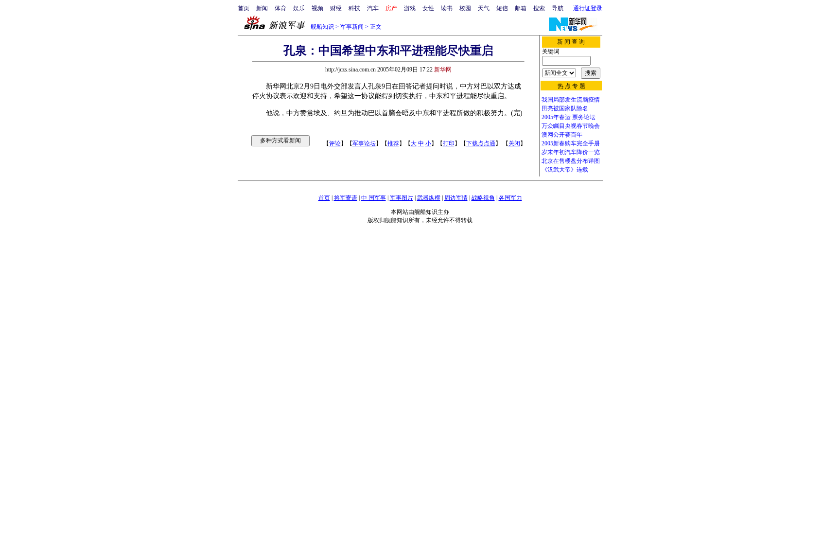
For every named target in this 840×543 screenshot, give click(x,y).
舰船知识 (322, 26)
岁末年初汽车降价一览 (571, 152)
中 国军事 (373, 197)
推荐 (393, 143)
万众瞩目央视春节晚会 (571, 126)
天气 (484, 8)
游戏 (410, 8)
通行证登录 (587, 8)
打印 (449, 143)
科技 (354, 8)
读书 (447, 8)
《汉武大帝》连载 (565, 169)
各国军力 (510, 197)
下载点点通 (480, 143)
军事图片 (401, 197)
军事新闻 (352, 26)
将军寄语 (345, 197)
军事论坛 (364, 143)
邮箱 (520, 8)
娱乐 (299, 8)
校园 (465, 8)
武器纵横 (428, 197)
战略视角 (483, 197)
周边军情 (456, 197)
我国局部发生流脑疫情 (571, 99)
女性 (428, 8)
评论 (335, 143)
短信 (502, 8)
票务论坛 (583, 117)
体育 (280, 8)
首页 (243, 8)
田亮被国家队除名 (565, 108)
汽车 (373, 8)
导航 (557, 8)
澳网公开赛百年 (562, 134)
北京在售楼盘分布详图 (571, 161)
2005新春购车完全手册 (571, 143)
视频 (317, 8)
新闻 (262, 8)
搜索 (539, 8)
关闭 (514, 143)
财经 (336, 8)
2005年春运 (556, 117)
